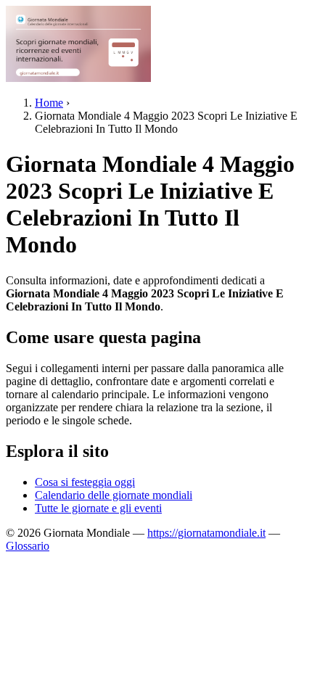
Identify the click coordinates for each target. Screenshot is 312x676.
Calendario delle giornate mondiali (113, 495)
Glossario (27, 546)
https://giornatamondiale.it (206, 533)
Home (49, 102)
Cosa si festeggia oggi (85, 482)
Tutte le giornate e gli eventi (98, 508)
